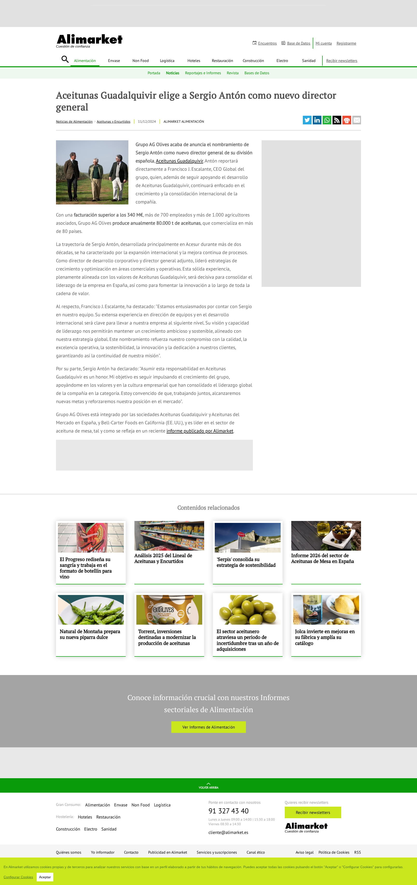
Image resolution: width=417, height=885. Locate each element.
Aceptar (45, 877)
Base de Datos (298, 43)
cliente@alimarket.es (228, 832)
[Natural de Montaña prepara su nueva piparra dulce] (91, 624)
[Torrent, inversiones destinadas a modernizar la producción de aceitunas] (169, 624)
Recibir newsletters (341, 60)
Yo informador (102, 852)
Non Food (140, 60)
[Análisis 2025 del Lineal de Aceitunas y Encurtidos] (169, 552)
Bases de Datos (256, 72)
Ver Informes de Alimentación (208, 727)
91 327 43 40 (228, 810)
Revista (233, 72)
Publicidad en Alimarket (167, 852)
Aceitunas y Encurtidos (113, 121)
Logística (167, 60)
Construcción (253, 60)
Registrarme (346, 43)
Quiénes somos (68, 852)
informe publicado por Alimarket (200, 431)
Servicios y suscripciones (217, 852)
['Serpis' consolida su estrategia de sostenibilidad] (248, 552)
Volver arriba (208, 787)
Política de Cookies (334, 852)
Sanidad (309, 60)
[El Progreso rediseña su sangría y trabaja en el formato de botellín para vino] (91, 552)
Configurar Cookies (18, 877)
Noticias (172, 72)
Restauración (222, 60)
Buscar (65, 59)
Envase (114, 60)
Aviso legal (305, 852)
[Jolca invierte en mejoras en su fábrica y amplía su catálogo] (326, 624)
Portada (154, 72)
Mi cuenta (324, 43)
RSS (357, 852)
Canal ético (256, 852)
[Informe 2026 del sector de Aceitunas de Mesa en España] (326, 552)
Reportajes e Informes (203, 72)
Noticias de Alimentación (74, 121)
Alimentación (85, 60)
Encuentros (267, 43)
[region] (208, 871)
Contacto (131, 852)
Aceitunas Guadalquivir (179, 161)
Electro (282, 60)
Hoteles (194, 60)
